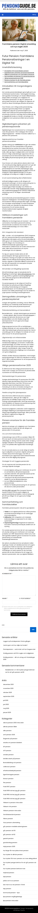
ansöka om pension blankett (12, 742)
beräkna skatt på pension (11, 758)
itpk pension (7, 877)
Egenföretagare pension (11, 774)
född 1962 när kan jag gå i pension (14, 794)
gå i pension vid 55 (9, 830)
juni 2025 (6, 704)
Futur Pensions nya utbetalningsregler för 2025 (17, 169)
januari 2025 (7, 712)
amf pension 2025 (9, 735)
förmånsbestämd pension (12, 814)
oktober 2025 (7, 692)
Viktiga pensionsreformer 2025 (13, 78)
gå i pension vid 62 (9, 834)
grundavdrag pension (10, 842)
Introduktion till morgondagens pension (16, 71)
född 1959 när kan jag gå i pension (14, 790)
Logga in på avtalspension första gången (16, 641)
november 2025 (8, 688)
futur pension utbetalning (11, 822)
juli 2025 (5, 700)
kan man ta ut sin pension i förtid (14, 885)
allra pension (7, 730)
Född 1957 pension (9, 786)
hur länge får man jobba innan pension (15, 850)
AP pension (6, 747)
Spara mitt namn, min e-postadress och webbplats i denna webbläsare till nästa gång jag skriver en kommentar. (18, 608)
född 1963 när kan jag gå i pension (14, 798)
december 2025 (8, 684)
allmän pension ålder (10, 727)
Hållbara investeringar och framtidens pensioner (19, 74)
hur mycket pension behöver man (14, 868)
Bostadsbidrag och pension (12, 762)
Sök (3, 625)
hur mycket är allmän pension (13, 854)
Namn (4, 598)
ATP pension (7, 750)
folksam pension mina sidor (12, 810)
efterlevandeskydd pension (12, 770)
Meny (34, 15)
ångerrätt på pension (10, 738)
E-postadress (25, 598)
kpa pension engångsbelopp (12, 896)
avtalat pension (8, 755)
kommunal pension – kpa (11, 893)
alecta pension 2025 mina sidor (13, 723)
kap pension (7, 888)
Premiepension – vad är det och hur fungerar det (19, 649)
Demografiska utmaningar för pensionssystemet (19, 76)
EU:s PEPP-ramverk (10, 490)
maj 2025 (6, 708)
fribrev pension (8, 818)
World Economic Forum (27, 189)
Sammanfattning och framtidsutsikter (16, 82)
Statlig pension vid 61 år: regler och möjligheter (18, 653)
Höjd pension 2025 (9, 846)
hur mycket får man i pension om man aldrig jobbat (20, 858)
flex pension (7, 782)
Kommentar (7, 574)
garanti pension (8, 838)
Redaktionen (9, 670)
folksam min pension (10, 806)
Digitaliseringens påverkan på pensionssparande (19, 73)
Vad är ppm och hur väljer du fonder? (15, 645)
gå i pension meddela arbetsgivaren (15, 826)
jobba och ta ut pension (11, 881)
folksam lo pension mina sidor (13, 802)
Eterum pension (8, 778)
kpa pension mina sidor (10, 900)
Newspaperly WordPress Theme (23, 909)
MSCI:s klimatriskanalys (25, 274)
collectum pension (9, 766)
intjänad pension (8, 873)
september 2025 (8, 696)
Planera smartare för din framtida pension (17, 80)
